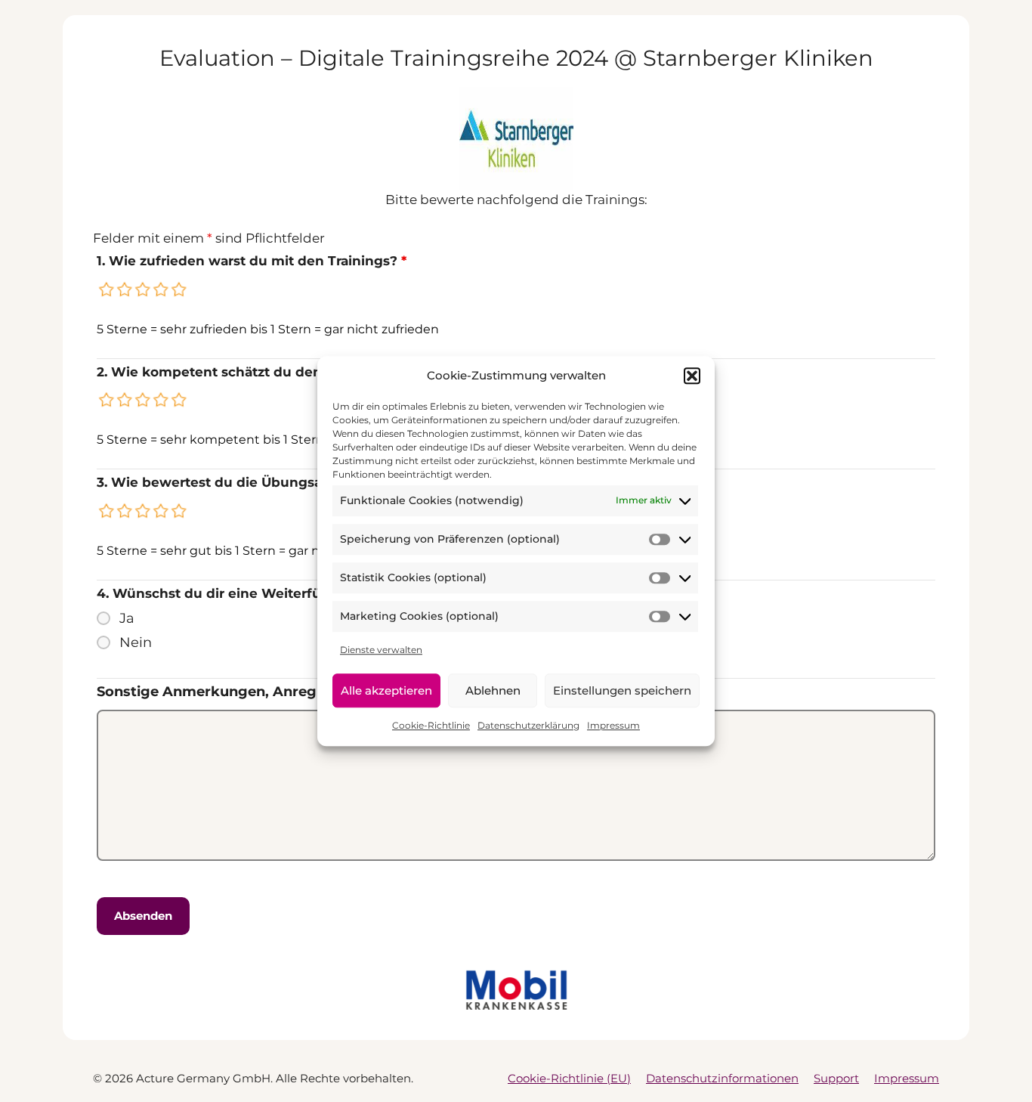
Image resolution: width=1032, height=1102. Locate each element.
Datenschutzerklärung (528, 725)
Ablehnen (493, 690)
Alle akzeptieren (386, 690)
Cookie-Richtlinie (431, 725)
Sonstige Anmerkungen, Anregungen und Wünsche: (282, 691)
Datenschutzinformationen (722, 1078)
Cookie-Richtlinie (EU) (569, 1078)
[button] (692, 376)
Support (836, 1078)
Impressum (613, 725)
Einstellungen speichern (622, 690)
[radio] (107, 289)
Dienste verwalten (381, 649)
